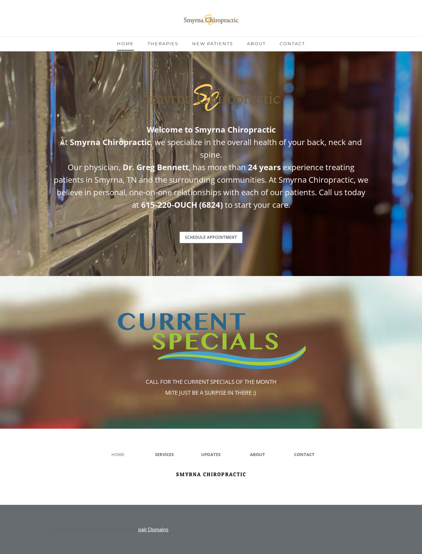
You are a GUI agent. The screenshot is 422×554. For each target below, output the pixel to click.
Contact (292, 43)
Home (125, 43)
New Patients (212, 43)
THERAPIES (163, 43)
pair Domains (153, 529)
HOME (117, 454)
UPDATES (211, 454)
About (256, 43)
